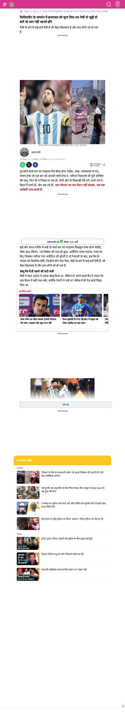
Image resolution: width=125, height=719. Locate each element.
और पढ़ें (66, 404)
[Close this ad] (123, 706)
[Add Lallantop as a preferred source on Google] (95, 164)
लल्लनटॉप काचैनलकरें (62, 242)
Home (27, 11)
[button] (4, 4)
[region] (62, 714)
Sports (36, 11)
